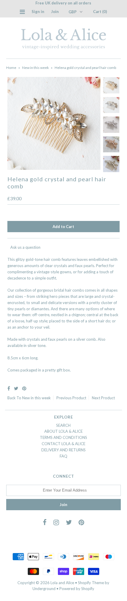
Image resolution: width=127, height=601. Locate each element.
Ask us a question (25, 247)
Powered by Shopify (76, 588)
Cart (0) (100, 11)
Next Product (103, 397)
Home (11, 67)
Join (55, 11)
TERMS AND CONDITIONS (63, 437)
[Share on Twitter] (16, 388)
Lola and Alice (62, 582)
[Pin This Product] (24, 388)
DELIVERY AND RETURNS (63, 449)
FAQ (63, 456)
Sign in (38, 11)
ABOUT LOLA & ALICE (63, 431)
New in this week (35, 67)
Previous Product (71, 397)
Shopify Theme (91, 582)
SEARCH (63, 425)
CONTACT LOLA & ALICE (63, 443)
